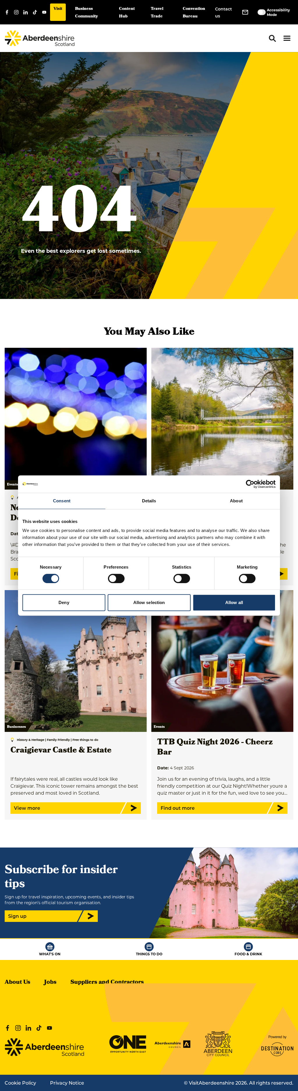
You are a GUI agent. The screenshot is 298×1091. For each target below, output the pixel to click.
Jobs (50, 983)
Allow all (234, 602)
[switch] (116, 578)
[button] (287, 38)
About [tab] (236, 500)
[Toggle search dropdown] (272, 38)
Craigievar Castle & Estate (60, 751)
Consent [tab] (61, 500)
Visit (58, 9)
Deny (63, 602)
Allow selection (149, 602)
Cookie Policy (20, 1083)
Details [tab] (149, 500)
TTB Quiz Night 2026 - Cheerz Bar (215, 748)
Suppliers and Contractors (107, 983)
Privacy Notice (67, 1083)
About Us (17, 983)
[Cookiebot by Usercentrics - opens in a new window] (250, 484)
